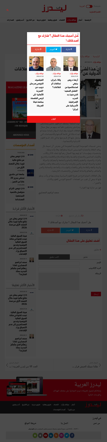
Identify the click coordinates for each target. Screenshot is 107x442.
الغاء (53, 119)
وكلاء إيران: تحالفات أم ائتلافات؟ (56, 84)
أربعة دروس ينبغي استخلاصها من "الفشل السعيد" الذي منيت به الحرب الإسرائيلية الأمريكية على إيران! (71, 95)
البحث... (34, 9)
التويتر (52, 49)
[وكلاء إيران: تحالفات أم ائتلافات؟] (53, 64)
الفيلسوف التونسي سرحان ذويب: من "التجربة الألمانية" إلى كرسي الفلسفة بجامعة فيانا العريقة (37, 93)
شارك (68, 49)
